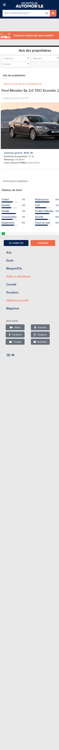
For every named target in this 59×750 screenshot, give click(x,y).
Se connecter (16, 243)
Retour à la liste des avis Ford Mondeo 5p (23, 84)
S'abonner (42, 243)
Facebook (16, 334)
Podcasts (41, 327)
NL (13, 355)
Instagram (42, 334)
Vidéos (17, 327)
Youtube (17, 341)
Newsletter (42, 341)
